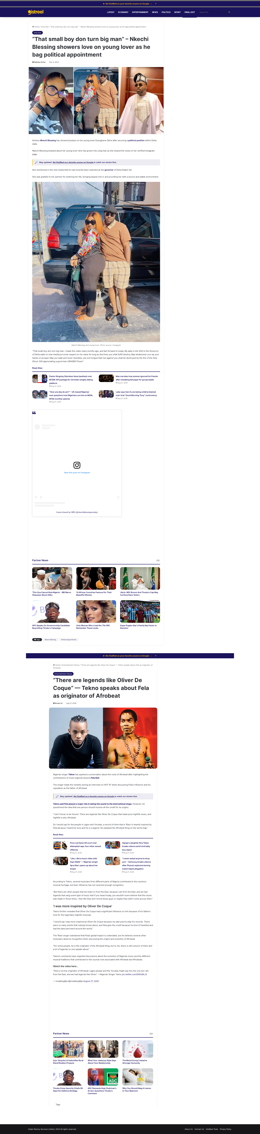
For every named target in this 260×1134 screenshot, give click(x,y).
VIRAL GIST (189, 12)
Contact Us (199, 1129)
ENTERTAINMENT (140, 12)
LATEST (110, 12)
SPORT (177, 12)
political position (136, 140)
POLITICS (166, 12)
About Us (189, 1129)
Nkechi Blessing (48, 140)
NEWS (155, 12)
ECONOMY (123, 12)
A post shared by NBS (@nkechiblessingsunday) (77, 512)
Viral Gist (44, 27)
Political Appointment (68, 640)
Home (36, 27)
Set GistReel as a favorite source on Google (73, 162)
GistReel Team (212, 1129)
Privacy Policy (225, 1129)
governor (109, 170)
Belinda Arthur (40, 62)
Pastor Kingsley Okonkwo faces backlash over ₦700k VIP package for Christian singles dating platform (71, 379)
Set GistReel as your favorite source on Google (127, 4)
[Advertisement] (96, 540)
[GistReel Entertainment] (35, 12)
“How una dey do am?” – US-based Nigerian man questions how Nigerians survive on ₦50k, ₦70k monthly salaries (71, 395)
